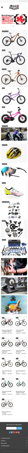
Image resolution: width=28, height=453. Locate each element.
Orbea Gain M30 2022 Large (7, 371)
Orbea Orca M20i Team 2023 (20, 331)
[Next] (24, 19)
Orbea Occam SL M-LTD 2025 (6, 412)
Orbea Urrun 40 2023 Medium (6, 392)
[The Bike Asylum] (16, 7)
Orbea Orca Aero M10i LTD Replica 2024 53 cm (7, 331)
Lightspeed (21, 451)
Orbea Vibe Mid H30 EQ (20, 371)
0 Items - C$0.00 (24, 1)
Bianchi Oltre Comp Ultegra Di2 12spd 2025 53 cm (20, 392)
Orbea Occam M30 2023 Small (20, 351)
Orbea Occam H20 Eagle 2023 (6, 351)
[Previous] (3, 19)
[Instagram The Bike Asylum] (19, 432)
